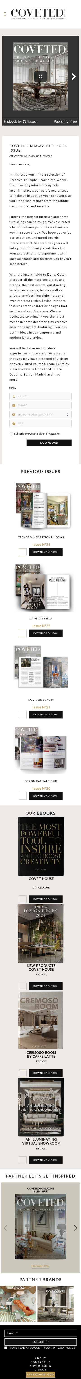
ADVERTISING (40, 1365)
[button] (76, 1228)
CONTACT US (40, 1362)
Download (40, 1266)
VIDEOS (40, 1369)
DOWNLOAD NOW (45, 552)
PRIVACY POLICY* (65, 1347)
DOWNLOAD (49, 442)
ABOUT (40, 1358)
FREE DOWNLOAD (40, 1374)
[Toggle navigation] (5, 14)
